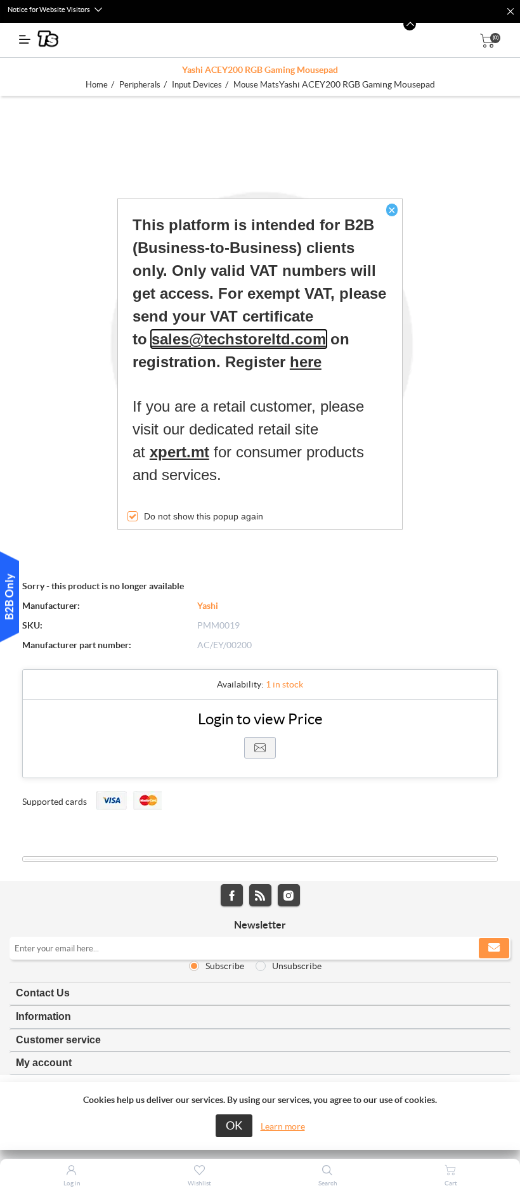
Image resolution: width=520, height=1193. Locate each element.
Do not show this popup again (203, 516)
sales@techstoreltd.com (239, 339)
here (306, 361)
